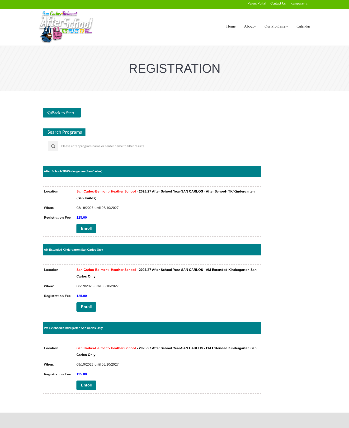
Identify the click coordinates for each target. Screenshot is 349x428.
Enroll (86, 228)
